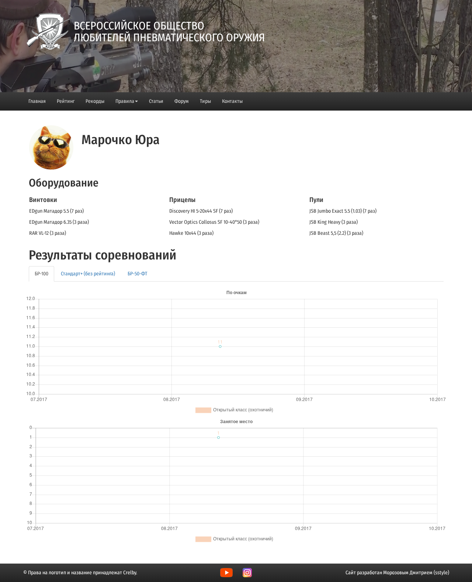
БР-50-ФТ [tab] (137, 274)
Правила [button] (124, 101)
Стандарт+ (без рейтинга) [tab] (88, 274)
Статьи (156, 101)
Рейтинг (65, 101)
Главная (37, 101)
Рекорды (95, 101)
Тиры (205, 101)
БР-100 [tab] (41, 274)
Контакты (232, 101)
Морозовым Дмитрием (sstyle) (416, 572)
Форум (181, 101)
